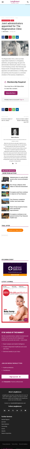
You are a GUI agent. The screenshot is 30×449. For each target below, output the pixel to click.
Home (3, 17)
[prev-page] (2, 222)
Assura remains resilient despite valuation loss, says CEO (22, 120)
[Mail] (8, 410)
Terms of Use (15, 444)
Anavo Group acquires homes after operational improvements (18, 208)
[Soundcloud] (17, 410)
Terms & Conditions (23, 444)
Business (3, 181)
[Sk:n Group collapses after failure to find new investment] (5, 186)
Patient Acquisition (6, 433)
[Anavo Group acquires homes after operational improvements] (5, 208)
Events (3, 428)
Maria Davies (5, 31)
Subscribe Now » (11, 93)
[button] (2, 2)
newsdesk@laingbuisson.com (18, 403)
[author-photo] (15, 135)
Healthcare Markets (10, 17)
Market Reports (5, 419)
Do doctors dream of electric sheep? (7, 119)
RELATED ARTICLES (8, 171)
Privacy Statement (6, 444)
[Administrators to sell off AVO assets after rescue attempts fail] (5, 179)
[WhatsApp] (13, 37)
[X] (6, 37)
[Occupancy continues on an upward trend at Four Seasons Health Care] (5, 216)
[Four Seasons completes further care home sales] (5, 201)
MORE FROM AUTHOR (9, 173)
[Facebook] (3, 37)
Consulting (4, 426)
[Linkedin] (17, 37)
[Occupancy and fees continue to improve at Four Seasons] (5, 194)
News (17, 17)
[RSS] (12, 410)
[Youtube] (25, 410)
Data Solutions (5, 424)
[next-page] (5, 222)
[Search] (28, 2)
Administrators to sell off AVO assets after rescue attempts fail (19, 179)
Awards (3, 431)
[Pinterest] (10, 37)
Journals (4, 421)
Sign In (22, 99)
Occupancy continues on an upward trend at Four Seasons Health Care (19, 215)
